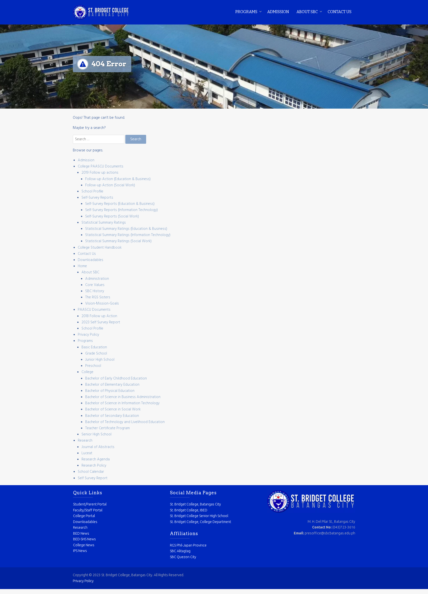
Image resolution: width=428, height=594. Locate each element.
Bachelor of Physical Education (109, 391)
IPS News (80, 551)
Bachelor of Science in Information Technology (122, 403)
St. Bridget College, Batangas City (195, 504)
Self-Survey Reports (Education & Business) (120, 204)
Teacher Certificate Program (107, 428)
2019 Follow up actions (99, 173)
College (87, 372)
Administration (97, 279)
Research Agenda (95, 459)
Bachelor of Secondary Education (112, 416)
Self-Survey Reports (97, 198)
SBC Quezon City (183, 557)
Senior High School (96, 434)
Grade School (96, 353)
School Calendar (91, 472)
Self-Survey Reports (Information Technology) (121, 210)
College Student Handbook (100, 248)
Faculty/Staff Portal (87, 510)
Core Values (95, 285)
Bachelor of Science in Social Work (113, 409)
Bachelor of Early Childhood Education (116, 378)
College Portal (84, 516)
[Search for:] (99, 139)
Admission (278, 11)
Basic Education (94, 347)
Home (82, 266)
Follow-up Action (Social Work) (110, 185)
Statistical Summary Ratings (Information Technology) (127, 235)
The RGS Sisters (97, 297)
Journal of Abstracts (97, 447)
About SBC (307, 11)
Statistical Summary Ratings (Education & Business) (126, 229)
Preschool (93, 366)
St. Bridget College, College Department (200, 522)
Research (85, 441)
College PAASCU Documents (100, 166)
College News (83, 545)
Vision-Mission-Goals (102, 304)
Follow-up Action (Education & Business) (118, 179)
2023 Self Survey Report (100, 322)
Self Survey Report (92, 478)
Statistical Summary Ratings (103, 223)
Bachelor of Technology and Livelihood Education (125, 422)
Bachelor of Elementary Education (112, 385)
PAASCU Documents (94, 310)
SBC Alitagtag (180, 551)
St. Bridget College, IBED (188, 510)
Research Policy (93, 466)
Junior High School (99, 360)
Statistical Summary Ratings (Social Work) (118, 241)
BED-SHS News (84, 539)
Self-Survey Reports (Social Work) (112, 216)
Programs (246, 11)
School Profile (92, 191)
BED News (81, 533)
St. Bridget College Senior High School (199, 516)
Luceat (86, 453)
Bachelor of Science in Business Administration (122, 397)
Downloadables (90, 260)
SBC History (94, 291)
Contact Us (339, 11)
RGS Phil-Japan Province (188, 545)
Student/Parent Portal (90, 504)
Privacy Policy (88, 335)
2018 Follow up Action (99, 316)
